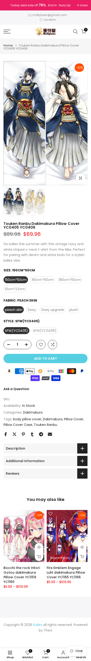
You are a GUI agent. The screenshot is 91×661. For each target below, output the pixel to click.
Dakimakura (32, 412)
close (83, 5)
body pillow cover (27, 419)
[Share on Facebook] (6, 434)
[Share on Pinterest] (23, 434)
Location (49, 20)
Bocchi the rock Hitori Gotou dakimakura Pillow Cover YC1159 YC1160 (22, 575)
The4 (48, 630)
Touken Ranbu (45, 424)
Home (8, 45)
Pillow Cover (73, 419)
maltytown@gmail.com (49, 15)
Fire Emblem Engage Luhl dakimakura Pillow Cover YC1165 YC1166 (66, 572)
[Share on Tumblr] (32, 434)
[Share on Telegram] (41, 434)
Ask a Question (16, 389)
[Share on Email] (50, 434)
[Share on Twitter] (14, 434)
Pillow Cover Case (18, 424)
